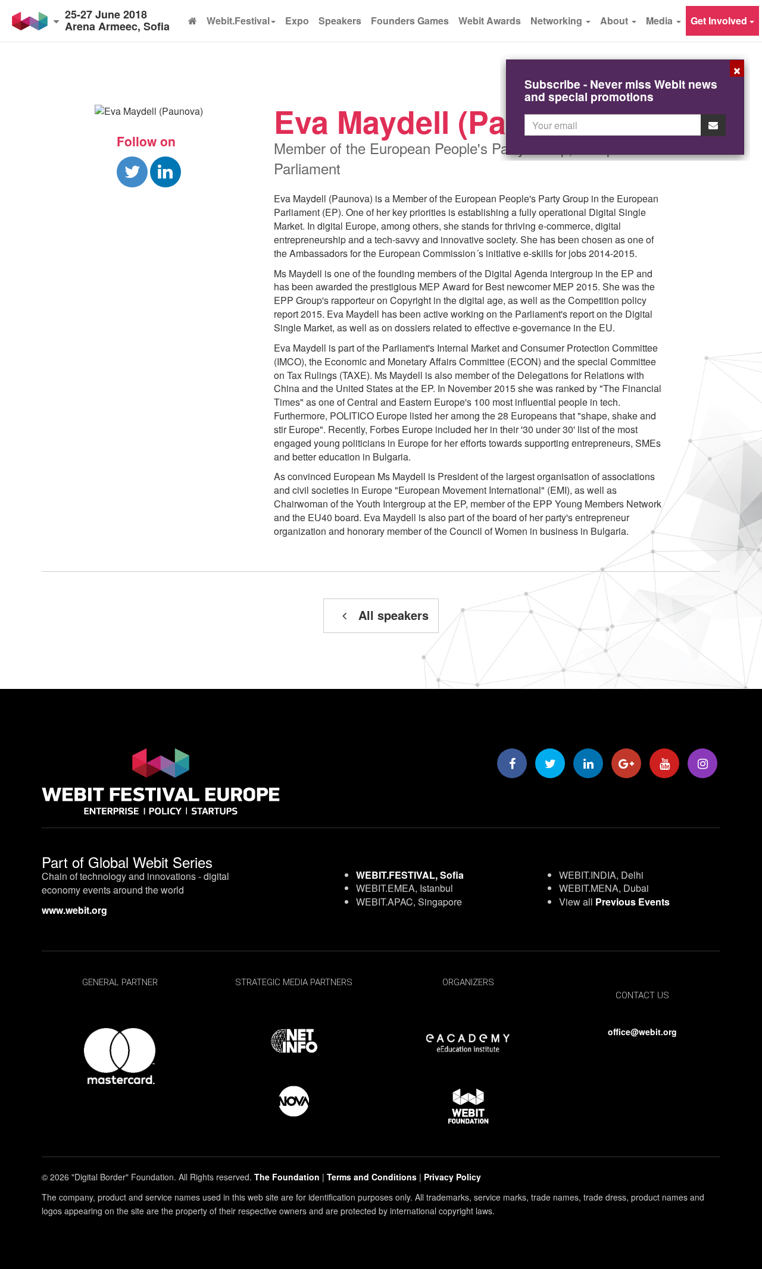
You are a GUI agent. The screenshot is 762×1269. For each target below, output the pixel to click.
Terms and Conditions (372, 1177)
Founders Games (410, 20)
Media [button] (660, 20)
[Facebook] (512, 763)
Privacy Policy (452, 1177)
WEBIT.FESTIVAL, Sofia (410, 875)
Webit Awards (489, 20)
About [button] (615, 20)
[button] (35, 21)
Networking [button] (557, 20)
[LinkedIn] (588, 763)
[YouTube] (664, 763)
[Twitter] (550, 763)
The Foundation (287, 1177)
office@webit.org (642, 1032)
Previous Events (632, 901)
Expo (297, 20)
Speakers (339, 20)
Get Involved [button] (720, 20)
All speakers (392, 614)
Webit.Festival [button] (238, 20)
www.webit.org (74, 910)
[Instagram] (702, 763)
